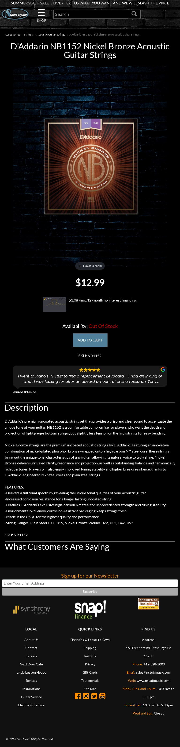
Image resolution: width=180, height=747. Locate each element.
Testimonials (90, 680)
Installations (31, 689)
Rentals (31, 680)
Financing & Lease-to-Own (90, 640)
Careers (31, 656)
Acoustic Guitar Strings (51, 34)
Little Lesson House (31, 672)
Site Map (90, 689)
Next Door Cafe (31, 664)
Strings (28, 34)
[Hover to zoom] (90, 166)
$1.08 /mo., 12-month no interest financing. (103, 300)
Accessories (12, 34)
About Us (31, 640)
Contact (31, 648)
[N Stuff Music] (15, 14)
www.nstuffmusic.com (153, 680)
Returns (90, 656)
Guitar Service (31, 697)
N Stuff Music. (22, 738)
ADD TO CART (90, 340)
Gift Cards (90, 672)
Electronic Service (31, 705)
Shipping (90, 648)
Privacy (90, 664)
